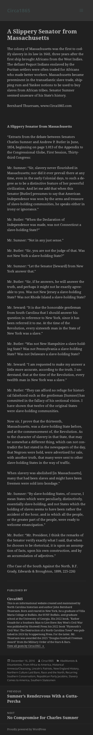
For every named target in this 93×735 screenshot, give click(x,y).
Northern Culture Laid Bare (23, 672)
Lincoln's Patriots (42, 668)
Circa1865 (18, 10)
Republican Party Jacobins (52, 676)
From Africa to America (37, 664)
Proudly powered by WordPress (26, 729)
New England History (66, 668)
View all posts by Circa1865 (24, 646)
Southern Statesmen (43, 680)
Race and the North (52, 672)
